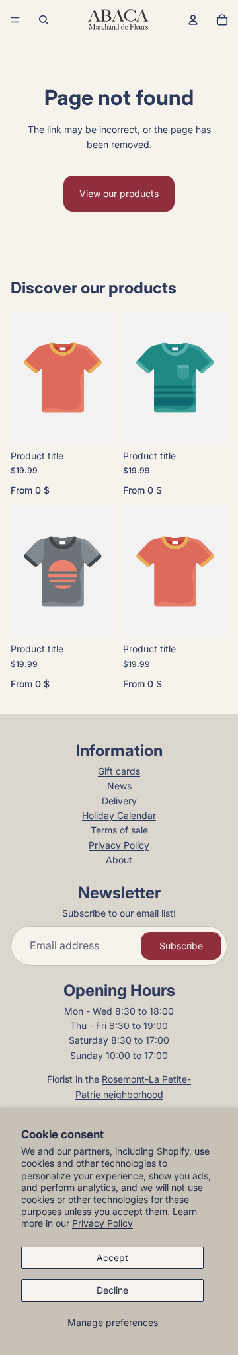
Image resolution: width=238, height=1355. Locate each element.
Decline (112, 1290)
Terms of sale (119, 829)
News (119, 785)
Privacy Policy (102, 1223)
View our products (119, 193)
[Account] (193, 19)
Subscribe (181, 945)
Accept (112, 1257)
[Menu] (15, 20)
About (119, 859)
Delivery (119, 800)
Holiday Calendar (119, 815)
